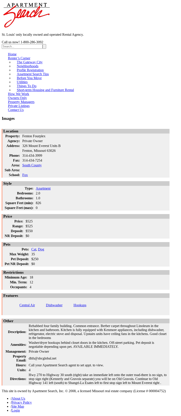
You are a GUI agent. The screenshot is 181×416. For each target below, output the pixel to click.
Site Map (17, 406)
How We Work (18, 94)
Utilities (22, 82)
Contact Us (16, 110)
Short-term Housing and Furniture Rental (45, 90)
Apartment (43, 188)
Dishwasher (54, 305)
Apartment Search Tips (33, 74)
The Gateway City (30, 62)
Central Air (27, 305)
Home (12, 54)
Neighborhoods (27, 66)
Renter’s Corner (19, 58)
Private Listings (19, 106)
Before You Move (29, 78)
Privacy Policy (21, 402)
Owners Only (17, 98)
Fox (25, 175)
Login (15, 410)
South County (32, 165)
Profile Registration (30, 70)
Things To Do (26, 86)
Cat (33, 249)
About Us (18, 398)
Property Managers (21, 102)
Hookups (80, 305)
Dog (41, 249)
